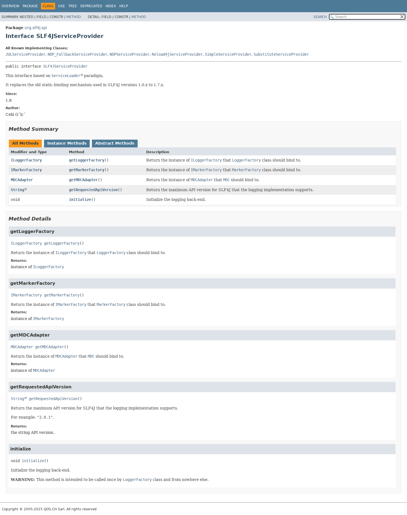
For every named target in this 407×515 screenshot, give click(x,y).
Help (123, 6)
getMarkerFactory (86, 170)
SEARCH (320, 17)
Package (30, 6)
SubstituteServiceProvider (281, 54)
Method (73, 17)
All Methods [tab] (25, 143)
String (17, 190)
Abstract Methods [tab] (114, 143)
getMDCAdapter (83, 180)
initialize (80, 199)
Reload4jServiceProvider (177, 54)
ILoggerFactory (26, 160)
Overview (10, 6)
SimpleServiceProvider (228, 54)
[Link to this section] (62, 129)
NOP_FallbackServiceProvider (77, 54)
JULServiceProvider (25, 54)
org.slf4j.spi (36, 27)
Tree (72, 6)
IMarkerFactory (26, 170)
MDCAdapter (22, 180)
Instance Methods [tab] (66, 143)
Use (61, 6)
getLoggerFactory (86, 160)
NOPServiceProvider (130, 54)
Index (110, 6)
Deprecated (91, 6)
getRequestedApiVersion (93, 190)
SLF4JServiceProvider (65, 66)
